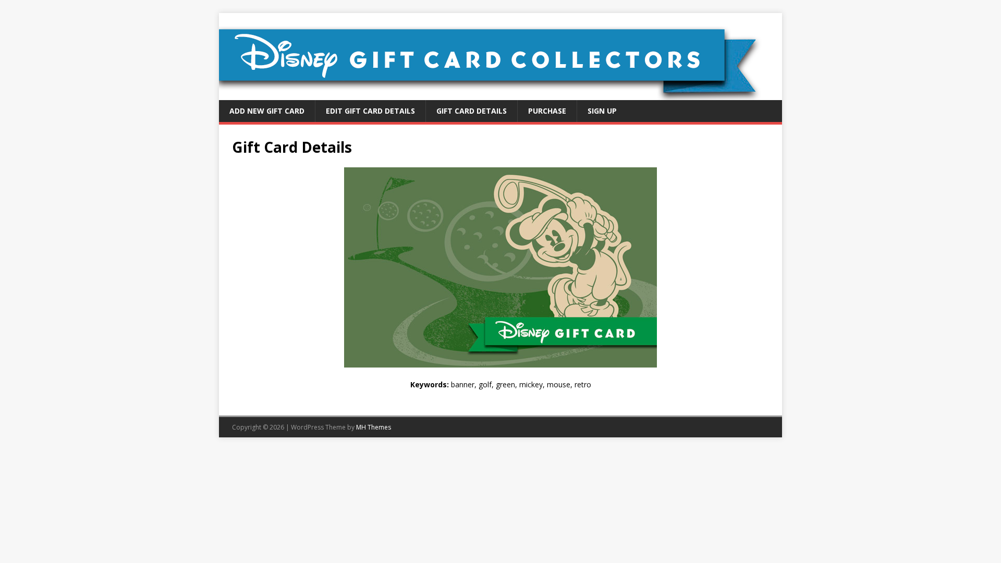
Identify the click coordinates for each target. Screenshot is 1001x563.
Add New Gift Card (266, 111)
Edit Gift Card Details (370, 111)
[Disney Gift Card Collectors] (500, 94)
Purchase (547, 111)
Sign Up (602, 111)
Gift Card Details (471, 111)
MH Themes (373, 427)
